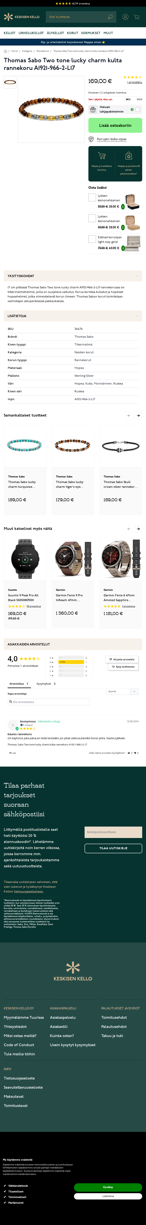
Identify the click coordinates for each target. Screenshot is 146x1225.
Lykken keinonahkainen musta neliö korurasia (109, 198)
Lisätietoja (17, 316)
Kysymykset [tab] (43, 683)
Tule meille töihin (19, 1054)
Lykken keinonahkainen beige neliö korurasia (109, 219)
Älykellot (55, 33)
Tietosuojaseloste (19, 1078)
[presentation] (89, 106)
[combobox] (81, 17)
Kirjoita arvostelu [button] (123, 659)
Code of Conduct (19, 1045)
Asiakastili (58, 1026)
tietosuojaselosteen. (29, 891)
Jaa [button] (14, 753)
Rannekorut (43, 51)
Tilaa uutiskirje (113, 848)
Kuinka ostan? (62, 1036)
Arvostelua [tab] (17, 683)
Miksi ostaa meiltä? (20, 1036)
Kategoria (27, 51)
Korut (72, 33)
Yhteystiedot (15, 1026)
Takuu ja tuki (112, 1036)
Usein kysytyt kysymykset (72, 1045)
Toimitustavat (16, 1105)
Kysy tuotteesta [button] (125, 666)
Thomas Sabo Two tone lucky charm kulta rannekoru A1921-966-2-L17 (88, 51)
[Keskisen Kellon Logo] (22, 17)
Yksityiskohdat (21, 276)
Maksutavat (14, 1096)
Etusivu (5, 51)
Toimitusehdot (114, 1017)
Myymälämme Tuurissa (24, 1017)
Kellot (10, 33)
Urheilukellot (31, 33)
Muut (108, 33)
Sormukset (90, 33)
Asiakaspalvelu (63, 1017)
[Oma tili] (125, 17)
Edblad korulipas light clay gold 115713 (109, 240)
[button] (138, 415)
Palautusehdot (114, 1026)
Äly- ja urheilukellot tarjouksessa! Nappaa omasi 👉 (73, 42)
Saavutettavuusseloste (23, 1087)
